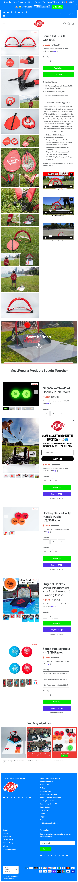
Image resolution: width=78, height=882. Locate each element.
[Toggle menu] (5, 23)
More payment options (57, 498)
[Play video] (39, 345)
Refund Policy (8, 843)
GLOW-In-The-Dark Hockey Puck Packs (57, 390)
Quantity (46, 57)
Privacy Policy (8, 840)
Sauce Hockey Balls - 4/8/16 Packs (56, 650)
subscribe (57, 458)
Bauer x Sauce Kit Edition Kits (50, 797)
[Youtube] (8, 12)
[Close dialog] (73, 420)
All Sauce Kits (45, 785)
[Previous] (6, 517)
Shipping (43, 817)
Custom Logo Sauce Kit (48, 804)
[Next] (36, 392)
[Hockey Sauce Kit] (39, 23)
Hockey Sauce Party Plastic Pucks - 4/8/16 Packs (57, 516)
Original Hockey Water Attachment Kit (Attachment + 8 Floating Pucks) (56, 589)
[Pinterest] (19, 12)
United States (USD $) (66, 14)
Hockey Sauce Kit (13, 876)
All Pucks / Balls (45, 791)
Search (5, 830)
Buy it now (58, 74)
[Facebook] (4, 12)
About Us (43, 820)
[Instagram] (11, 12)
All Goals (43, 788)
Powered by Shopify (9, 878)
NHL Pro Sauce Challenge (49, 823)
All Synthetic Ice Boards (48, 794)
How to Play (44, 810)
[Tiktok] (15, 12)
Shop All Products (46, 782)
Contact (6, 833)
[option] (21, 394)
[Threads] (26, 12)
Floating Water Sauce (48, 801)
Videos (42, 813)
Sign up (45, 849)
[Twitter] (23, 12)
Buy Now (57, 7)
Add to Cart (58, 68)
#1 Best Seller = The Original (50, 778)
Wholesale (7, 836)
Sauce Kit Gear (45, 807)
